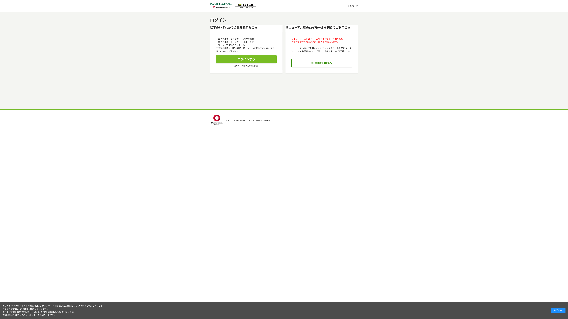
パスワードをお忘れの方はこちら (246, 66)
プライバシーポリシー (27, 314)
